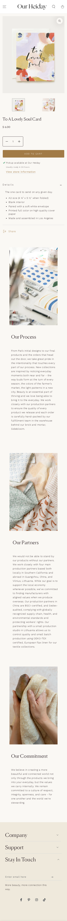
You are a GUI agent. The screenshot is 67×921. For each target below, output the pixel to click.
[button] (53, 7)
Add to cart (33, 154)
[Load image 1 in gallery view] (18, 104)
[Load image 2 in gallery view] (48, 104)
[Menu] (4, 7)
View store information (21, 171)
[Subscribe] (53, 877)
